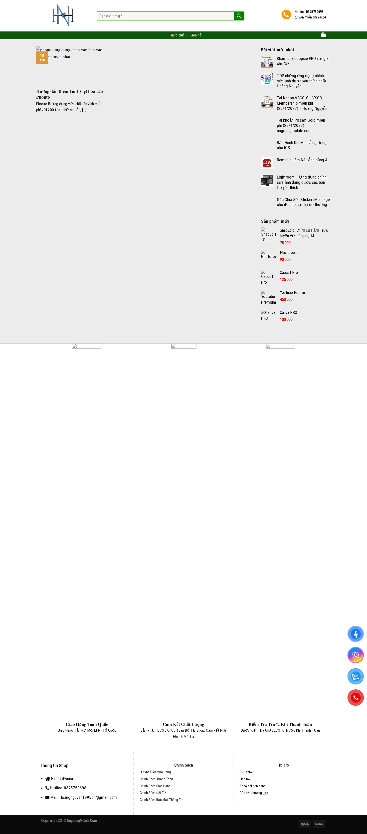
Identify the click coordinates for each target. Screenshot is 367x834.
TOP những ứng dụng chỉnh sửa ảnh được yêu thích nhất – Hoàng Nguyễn (303, 80)
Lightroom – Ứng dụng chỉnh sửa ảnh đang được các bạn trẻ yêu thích (302, 182)
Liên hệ (196, 35)
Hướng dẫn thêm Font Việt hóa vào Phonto (69, 94)
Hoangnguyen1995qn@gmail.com (88, 797)
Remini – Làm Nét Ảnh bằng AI (303, 159)
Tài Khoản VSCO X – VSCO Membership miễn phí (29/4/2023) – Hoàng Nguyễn (302, 103)
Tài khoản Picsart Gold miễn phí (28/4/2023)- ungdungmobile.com (301, 125)
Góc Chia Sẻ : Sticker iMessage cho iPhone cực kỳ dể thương (303, 202)
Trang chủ (176, 35)
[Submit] (238, 15)
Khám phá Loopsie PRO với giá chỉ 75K (303, 61)
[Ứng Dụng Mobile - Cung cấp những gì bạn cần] (65, 15)
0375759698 (314, 12)
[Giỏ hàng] (323, 34)
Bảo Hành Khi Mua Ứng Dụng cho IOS (302, 145)
